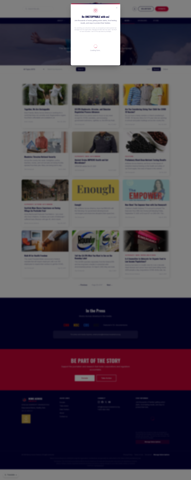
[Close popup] (116, 8)
